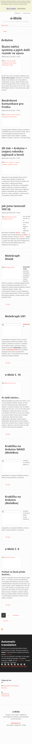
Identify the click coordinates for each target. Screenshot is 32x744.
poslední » (6, 621)
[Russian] (22, 665)
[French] (9, 665)
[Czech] (2, 665)
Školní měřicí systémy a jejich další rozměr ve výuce (16, 50)
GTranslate (9, 654)
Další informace (21, 8)
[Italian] (15, 665)
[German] (12, 665)
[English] (6, 665)
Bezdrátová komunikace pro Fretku (13, 104)
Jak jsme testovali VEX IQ (13, 207)
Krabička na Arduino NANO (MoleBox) (15, 449)
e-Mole (16, 18)
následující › (16, 615)
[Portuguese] (18, 665)
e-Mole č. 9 (12, 549)
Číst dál (8, 304)
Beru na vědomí (11, 8)
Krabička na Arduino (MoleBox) (13, 500)
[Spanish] (25, 665)
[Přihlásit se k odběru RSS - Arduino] (2, 629)
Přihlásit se (17, 13)
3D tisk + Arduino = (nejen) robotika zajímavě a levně (14, 151)
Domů (5, 31)
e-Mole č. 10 (13, 375)
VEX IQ (18, 232)
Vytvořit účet (26, 13)
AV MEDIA (21, 236)
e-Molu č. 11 (26, 235)
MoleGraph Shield (12, 257)
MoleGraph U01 (15, 316)
